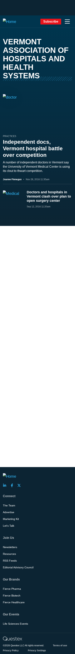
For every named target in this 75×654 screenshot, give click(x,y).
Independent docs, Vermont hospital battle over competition (33, 148)
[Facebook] (13, 485)
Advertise (8, 512)
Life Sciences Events (15, 623)
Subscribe (50, 21)
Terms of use (60, 645)
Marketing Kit (11, 518)
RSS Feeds (10, 560)
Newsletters (10, 547)
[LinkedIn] (6, 485)
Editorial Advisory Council (18, 567)
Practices (9, 136)
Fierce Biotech (11, 595)
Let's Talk (8, 525)
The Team (9, 505)
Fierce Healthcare (14, 602)
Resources (9, 553)
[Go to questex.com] (12, 638)
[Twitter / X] (20, 485)
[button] (67, 21)
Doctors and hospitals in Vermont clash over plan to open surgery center (49, 196)
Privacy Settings (37, 650)
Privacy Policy (11, 650)
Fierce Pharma (12, 588)
